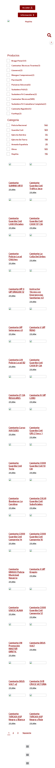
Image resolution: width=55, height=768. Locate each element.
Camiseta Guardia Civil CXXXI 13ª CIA (36, 221)
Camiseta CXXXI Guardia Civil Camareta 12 (38, 610)
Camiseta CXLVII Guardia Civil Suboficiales (38, 501)
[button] (27, 746)
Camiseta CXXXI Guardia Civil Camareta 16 (38, 536)
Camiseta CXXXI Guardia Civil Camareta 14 (17, 536)
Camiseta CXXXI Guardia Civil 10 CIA (38, 466)
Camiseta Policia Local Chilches (15, 256)
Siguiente (27, 733)
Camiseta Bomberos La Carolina (16, 501)
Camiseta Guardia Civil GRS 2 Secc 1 (36, 430)
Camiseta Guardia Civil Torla (15, 466)
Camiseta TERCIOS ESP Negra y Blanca (17, 716)
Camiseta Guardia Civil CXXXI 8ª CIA (36, 362)
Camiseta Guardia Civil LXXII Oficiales (16, 221)
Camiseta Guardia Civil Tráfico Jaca (36, 185)
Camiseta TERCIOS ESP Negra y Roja (36, 716)
